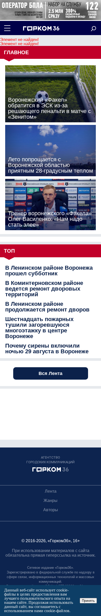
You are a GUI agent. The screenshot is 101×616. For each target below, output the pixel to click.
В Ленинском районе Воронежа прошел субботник (49, 270)
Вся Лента (50, 373)
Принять (88, 601)
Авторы (50, 510)
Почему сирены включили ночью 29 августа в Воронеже (47, 348)
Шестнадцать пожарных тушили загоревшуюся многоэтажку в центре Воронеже (39, 327)
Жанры (50, 500)
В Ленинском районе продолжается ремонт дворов (47, 307)
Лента (50, 491)
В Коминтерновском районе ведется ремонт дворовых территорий (44, 288)
